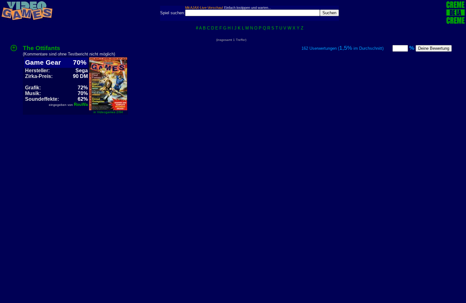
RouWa (81, 104)
